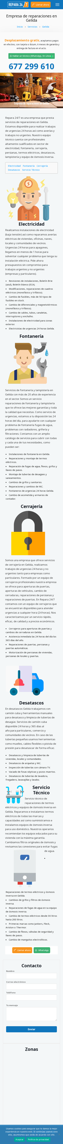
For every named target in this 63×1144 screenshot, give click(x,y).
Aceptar (19, 1139)
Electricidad (14, 165)
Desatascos (14, 169)
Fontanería (29, 165)
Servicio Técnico (31, 169)
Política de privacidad (38, 1139)
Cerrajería (42, 165)
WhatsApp (43, 950)
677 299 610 (31, 66)
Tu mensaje (12, 1005)
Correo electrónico (16, 982)
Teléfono (11, 992)
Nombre (10, 971)
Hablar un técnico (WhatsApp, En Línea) (32, 55)
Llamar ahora (42, 4)
